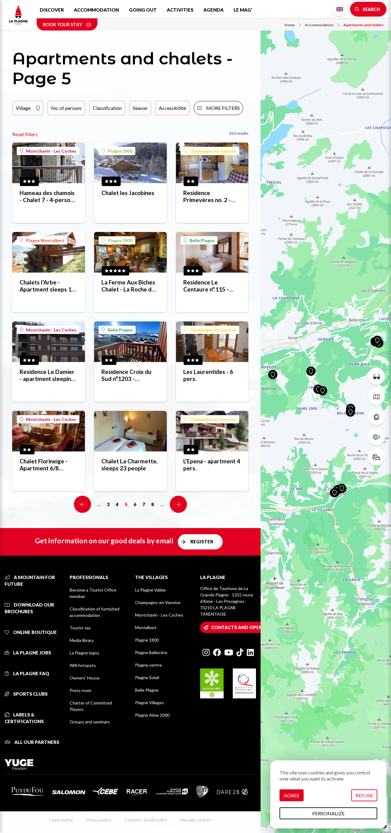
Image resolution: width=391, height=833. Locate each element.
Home (289, 25)
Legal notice (61, 819)
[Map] (326, 416)
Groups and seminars (90, 721)
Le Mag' (243, 10)
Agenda (213, 10)
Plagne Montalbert (45, 240)
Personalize (328, 813)
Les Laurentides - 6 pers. (208, 375)
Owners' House (85, 677)
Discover (52, 10)
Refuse (364, 795)
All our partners (36, 742)
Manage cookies (196, 819)
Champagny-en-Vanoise (158, 602)
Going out (143, 10)
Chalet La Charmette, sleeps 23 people (129, 465)
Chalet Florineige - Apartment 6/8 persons (44, 465)
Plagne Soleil (147, 677)
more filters (223, 108)
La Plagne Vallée (150, 589)
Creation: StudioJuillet (146, 819)
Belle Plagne (202, 240)
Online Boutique (34, 632)
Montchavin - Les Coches (51, 151)
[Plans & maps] (376, 396)
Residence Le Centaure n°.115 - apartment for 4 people (206, 286)
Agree (291, 795)
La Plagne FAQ (30, 673)
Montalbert (146, 627)
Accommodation (96, 10)
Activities (180, 10)
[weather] (376, 436)
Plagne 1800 (120, 151)
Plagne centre (148, 665)
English (339, 9)
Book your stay (63, 24)
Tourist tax (80, 627)
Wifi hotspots (83, 665)
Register (201, 541)
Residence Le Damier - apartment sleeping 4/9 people (47, 375)
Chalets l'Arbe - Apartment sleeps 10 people (47, 286)
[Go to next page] (178, 504)
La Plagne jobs (31, 652)
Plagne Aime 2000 (152, 715)
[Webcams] (376, 416)
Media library (82, 640)
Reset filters (25, 134)
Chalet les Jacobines (127, 192)
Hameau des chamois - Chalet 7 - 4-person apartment (47, 196)
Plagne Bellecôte (151, 652)
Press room (80, 690)
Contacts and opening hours (249, 627)
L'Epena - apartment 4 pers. (211, 465)
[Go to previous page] (82, 504)
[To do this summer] (376, 376)
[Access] (376, 456)
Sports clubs (30, 694)
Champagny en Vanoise (213, 151)
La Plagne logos (84, 652)
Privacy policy (98, 819)
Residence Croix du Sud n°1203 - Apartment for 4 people (126, 375)
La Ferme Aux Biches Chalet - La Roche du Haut (128, 286)
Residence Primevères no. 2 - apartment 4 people (209, 196)
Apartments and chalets (363, 25)
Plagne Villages (149, 702)
